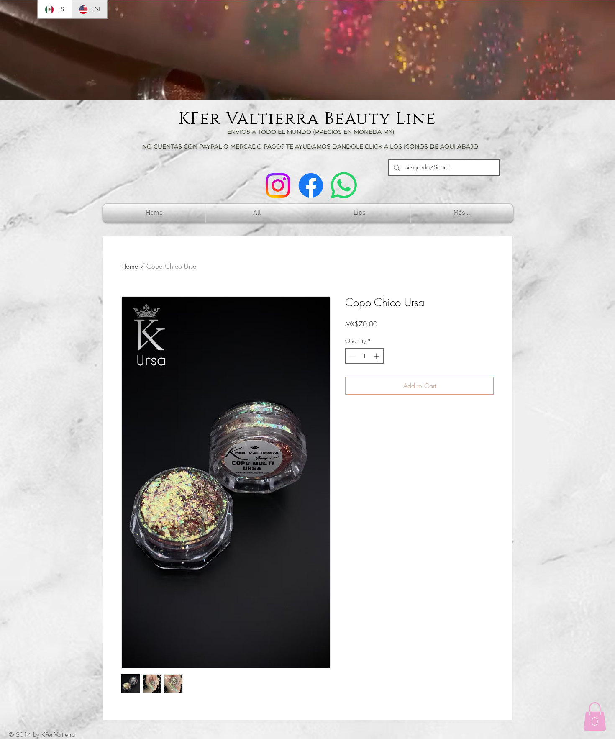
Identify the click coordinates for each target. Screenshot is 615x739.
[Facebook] (311, 185)
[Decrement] (351, 356)
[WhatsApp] (344, 185)
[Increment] (377, 356)
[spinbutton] (364, 356)
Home (129, 266)
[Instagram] (277, 185)
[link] (595, 716)
